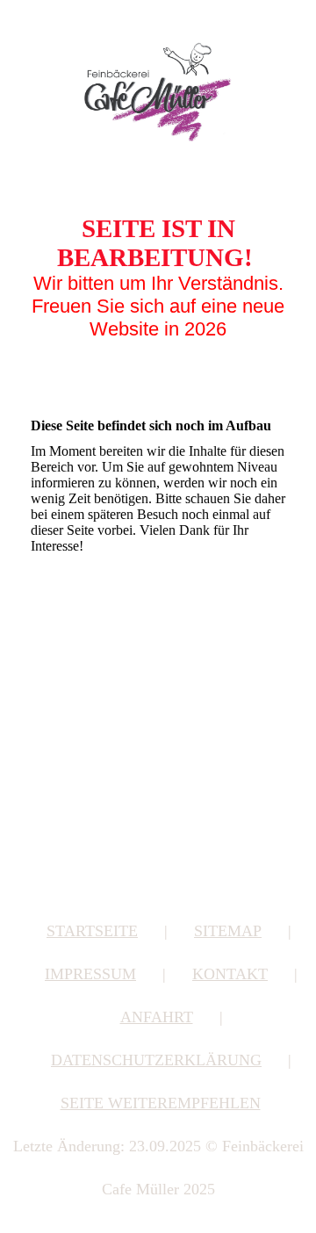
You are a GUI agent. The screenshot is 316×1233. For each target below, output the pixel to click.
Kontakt (230, 974)
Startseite (92, 931)
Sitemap (228, 931)
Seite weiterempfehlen (161, 1103)
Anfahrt (156, 1017)
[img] (158, 90)
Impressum (90, 974)
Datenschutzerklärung (156, 1060)
